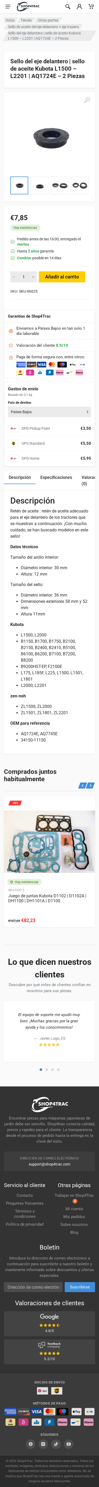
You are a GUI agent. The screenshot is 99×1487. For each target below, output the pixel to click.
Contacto (25, 1195)
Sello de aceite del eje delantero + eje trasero (43, 27)
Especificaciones (56, 477)
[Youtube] (68, 1444)
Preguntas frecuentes (25, 1203)
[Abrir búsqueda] (68, 6)
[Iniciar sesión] (79, 6)
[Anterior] (82, 786)
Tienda (26, 20)
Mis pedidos (74, 1216)
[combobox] (49, 412)
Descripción (20, 477)
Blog (74, 1232)
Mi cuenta (74, 1208)
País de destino (19, 403)
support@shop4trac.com (49, 1164)
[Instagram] (43, 1444)
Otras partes (48, 20)
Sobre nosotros (74, 1224)
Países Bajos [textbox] (21, 412)
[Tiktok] (56, 1444)
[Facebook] (30, 1444)
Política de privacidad (25, 1224)
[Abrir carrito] (91, 6)
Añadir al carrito (62, 276)
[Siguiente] (90, 786)
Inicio (10, 20)
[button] (41, 1069)
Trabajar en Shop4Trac (74, 1198)
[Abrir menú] (8, 6)
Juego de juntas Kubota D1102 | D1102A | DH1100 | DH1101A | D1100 (47, 898)
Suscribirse (80, 1287)
